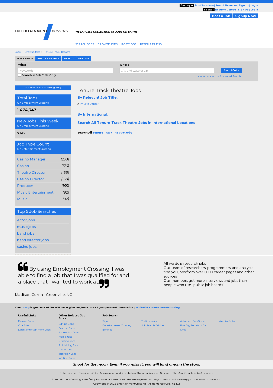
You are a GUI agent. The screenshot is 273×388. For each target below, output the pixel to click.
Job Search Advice (152, 325)
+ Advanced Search (229, 76)
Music (22, 199)
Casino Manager (31, 159)
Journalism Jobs (69, 332)
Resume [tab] (83, 58)
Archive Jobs (227, 321)
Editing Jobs (66, 323)
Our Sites (23, 325)
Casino (23, 166)
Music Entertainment (35, 192)
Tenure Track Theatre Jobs (109, 90)
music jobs (26, 227)
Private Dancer (89, 103)
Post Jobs (128, 44)
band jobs (25, 233)
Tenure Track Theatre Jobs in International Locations (146, 123)
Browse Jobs (108, 44)
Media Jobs (65, 336)
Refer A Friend (151, 44)
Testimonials (149, 321)
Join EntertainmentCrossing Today (43, 87)
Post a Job (221, 16)
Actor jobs (26, 220)
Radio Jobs (65, 349)
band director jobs (33, 240)
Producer (25, 186)
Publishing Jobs (68, 345)
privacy (26, 307)
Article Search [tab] (48, 58)
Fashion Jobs (66, 328)
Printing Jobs (67, 340)
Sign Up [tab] (69, 58)
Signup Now (245, 16)
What (22, 64)
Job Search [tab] (25, 58)
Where (124, 64)
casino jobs (27, 247)
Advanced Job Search (193, 321)
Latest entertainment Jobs (34, 329)
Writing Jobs (66, 358)
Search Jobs (84, 44)
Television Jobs (67, 353)
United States (206, 76)
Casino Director (30, 179)
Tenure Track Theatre (57, 51)
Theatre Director (31, 172)
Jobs (17, 51)
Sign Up (107, 321)
